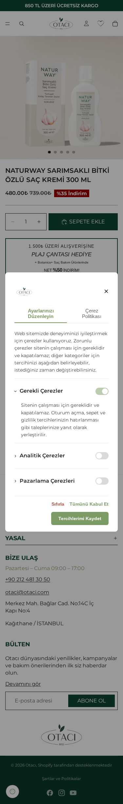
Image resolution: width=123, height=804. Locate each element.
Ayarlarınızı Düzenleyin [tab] (41, 313)
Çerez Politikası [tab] (91, 313)
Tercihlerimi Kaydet (79, 518)
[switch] (102, 455)
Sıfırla (57, 504)
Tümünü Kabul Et (89, 504)
